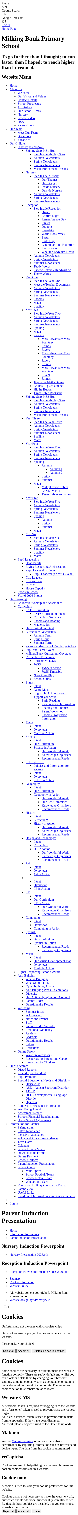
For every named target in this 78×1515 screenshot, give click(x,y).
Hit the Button (43, 389)
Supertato (48, 230)
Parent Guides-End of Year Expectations (51, 646)
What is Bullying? (37, 979)
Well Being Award (29, 1109)
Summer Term (43, 642)
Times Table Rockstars (48, 393)
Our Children (18, 143)
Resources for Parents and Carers (46, 1058)
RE (28, 892)
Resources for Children (40, 1062)
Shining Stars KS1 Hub (40, 150)
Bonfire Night (50, 215)
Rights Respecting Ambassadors (46, 566)
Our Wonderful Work (55, 751)
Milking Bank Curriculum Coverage (48, 653)
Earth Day (48, 241)
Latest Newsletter (29, 1131)
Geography (33, 783)
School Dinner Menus (31, 1149)
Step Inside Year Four (47, 447)
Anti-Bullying (26, 975)
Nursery (23, 114)
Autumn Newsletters (47, 158)
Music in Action (44, 968)
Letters (30, 1044)
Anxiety (31, 1033)
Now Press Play (44, 675)
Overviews (40, 729)
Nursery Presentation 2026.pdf (29, 1254)
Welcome (23, 92)
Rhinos (46, 346)
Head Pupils (33, 563)
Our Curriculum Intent (40, 628)
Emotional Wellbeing (39, 1029)
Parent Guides (34, 1000)
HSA (21, 121)
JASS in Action (51, 668)
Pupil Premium (27, 1076)
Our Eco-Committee (54, 802)
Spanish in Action (45, 943)
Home (13, 85)
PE (27, 877)
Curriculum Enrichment (40, 657)
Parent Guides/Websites (40, 1026)
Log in (6, 25)
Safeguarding (26, 1127)
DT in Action (42, 849)
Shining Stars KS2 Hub (40, 396)
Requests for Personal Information (39, 1105)
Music (29, 953)
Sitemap (15, 1278)
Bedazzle (31, 1037)
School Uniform (28, 1160)
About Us (16, 89)
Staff (29, 1022)
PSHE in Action (44, 780)
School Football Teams (40, 1174)
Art (28, 863)
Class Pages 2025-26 (31, 147)
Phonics (39, 299)
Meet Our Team (28, 132)
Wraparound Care (37, 1181)
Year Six (31, 534)
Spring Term (41, 639)
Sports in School (28, 592)
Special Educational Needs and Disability (44, 1080)
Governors (24, 136)
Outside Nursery (52, 190)
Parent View (25, 1189)
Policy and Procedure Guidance (38, 1138)
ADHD (30, 1091)
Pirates (46, 223)
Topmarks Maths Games (49, 382)
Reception (32, 205)
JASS (37, 664)
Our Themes (49, 179)
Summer (47, 480)
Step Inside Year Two (47, 313)
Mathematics (42, 624)
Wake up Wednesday (39, 1055)
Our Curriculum (44, 744)
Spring (46, 476)
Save (37, 1511)
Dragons (47, 226)
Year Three (33, 418)
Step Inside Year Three (48, 422)
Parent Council (27, 125)
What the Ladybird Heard (58, 252)
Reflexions (32, 1048)
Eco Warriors (34, 581)
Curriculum (25, 606)
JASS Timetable (52, 671)
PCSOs (30, 584)
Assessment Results (30, 1113)
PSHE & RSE (35, 762)
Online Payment (28, 1156)
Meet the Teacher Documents (52, 284)
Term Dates (25, 1142)
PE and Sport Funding (32, 1073)
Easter (45, 237)
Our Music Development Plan (52, 961)
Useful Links (26, 1192)
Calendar (23, 1145)
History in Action (44, 823)
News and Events (37, 1019)
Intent (37, 686)
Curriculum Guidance (47, 617)
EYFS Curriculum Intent (49, 613)
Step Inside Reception (47, 208)
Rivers (46, 349)
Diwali (46, 212)
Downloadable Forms (31, 1152)
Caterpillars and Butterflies (58, 244)
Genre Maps (41, 689)
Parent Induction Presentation (36, 1163)
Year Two (32, 310)
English (30, 682)
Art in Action (42, 874)
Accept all (24, 1350)
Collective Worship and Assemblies (40, 603)
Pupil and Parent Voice (40, 650)
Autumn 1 (56, 469)
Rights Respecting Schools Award (39, 972)
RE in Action (42, 903)
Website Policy (19, 1285)
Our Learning (18, 599)
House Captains (36, 588)
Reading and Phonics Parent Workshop (55, 709)
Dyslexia (31, 1102)
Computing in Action (47, 928)
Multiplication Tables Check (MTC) (55, 488)
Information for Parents (24, 1123)
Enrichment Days (45, 660)
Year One (32, 277)
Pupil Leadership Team (40, 570)
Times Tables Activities (56, 494)
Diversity (31, 993)
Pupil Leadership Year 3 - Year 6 (54, 574)
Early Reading (51, 700)
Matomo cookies (22, 1441)
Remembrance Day (54, 219)
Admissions (25, 107)
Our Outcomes (19, 1066)
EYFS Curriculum (37, 610)
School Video (26, 118)
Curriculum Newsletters (41, 631)
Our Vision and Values (32, 96)
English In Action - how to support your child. (50, 695)
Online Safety (26, 1051)
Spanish (31, 932)
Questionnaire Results (39, 1004)
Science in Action (45, 747)
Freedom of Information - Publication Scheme (46, 1196)
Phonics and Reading (47, 621)
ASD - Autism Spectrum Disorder (47, 1087)
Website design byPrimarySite (30, 1300)
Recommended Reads (55, 758)
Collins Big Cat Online (48, 385)
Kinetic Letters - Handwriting (52, 270)
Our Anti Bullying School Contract (48, 997)
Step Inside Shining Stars (49, 154)
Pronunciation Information (58, 704)
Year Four (32, 443)
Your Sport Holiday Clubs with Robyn (42, 1185)
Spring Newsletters (46, 161)
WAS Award (34, 1015)
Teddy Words (42, 266)
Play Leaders (34, 577)
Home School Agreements (34, 1120)
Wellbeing (24, 1008)
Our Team (16, 129)
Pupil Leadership (28, 559)
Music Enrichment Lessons (51, 168)
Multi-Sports (33, 1171)
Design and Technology (41, 838)
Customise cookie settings (49, 1350)
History (30, 812)
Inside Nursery (51, 187)
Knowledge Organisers (56, 754)
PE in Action (42, 888)
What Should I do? (37, 982)
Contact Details (27, 100)
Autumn (47, 465)
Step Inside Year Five (47, 501)
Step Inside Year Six (46, 537)
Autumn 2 (56, 472)
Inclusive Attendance (31, 1134)
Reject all (8, 1350)
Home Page (9, 28)
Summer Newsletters (47, 165)
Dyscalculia (33, 1084)
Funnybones (49, 248)
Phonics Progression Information (54, 716)
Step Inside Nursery (46, 176)
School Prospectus (29, 103)
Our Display (49, 183)
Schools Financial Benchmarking (38, 1116)
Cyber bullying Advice (40, 986)
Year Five (32, 498)
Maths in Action (44, 733)
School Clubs (42, 679)
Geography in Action (47, 794)
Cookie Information (22, 1282)
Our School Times (29, 111)
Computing (33, 917)
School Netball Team (39, 1178)
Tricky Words (42, 273)
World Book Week (53, 234)
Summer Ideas (35, 1011)
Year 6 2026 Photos (30, 595)
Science (30, 736)
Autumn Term (42, 635)
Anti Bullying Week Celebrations (47, 990)
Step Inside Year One (47, 281)
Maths (37, 302)
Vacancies (24, 139)
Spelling (39, 306)
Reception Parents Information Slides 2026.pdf (39, 1271)
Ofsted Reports (27, 1069)
